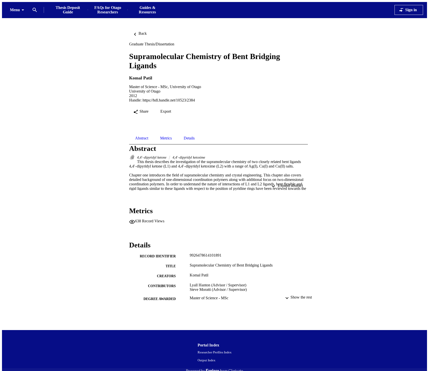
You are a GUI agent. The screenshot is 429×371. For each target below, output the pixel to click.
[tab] (141, 138)
